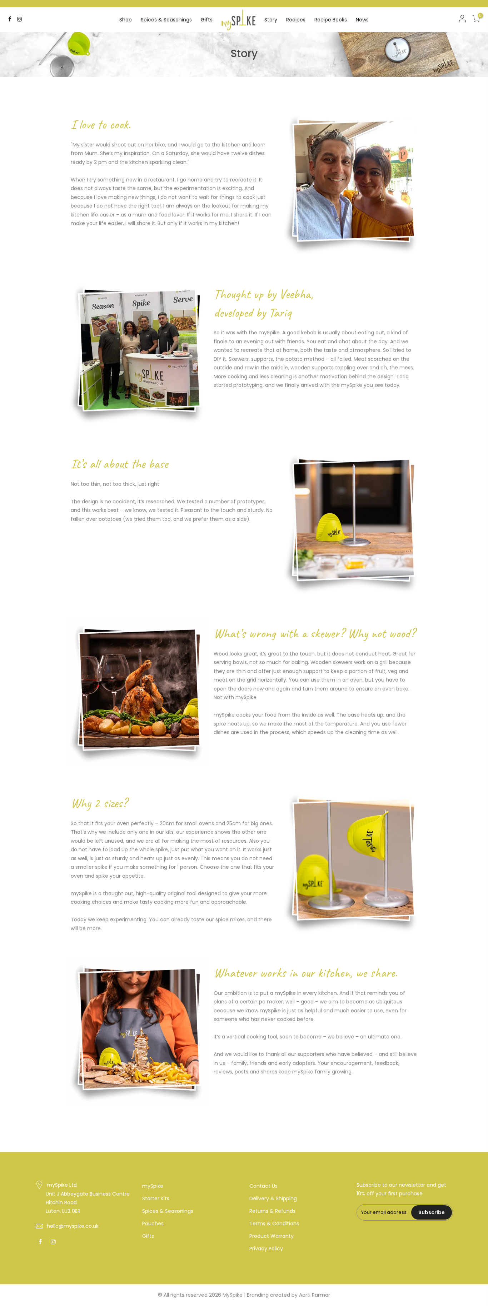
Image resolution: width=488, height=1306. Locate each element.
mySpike (152, 1186)
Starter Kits (155, 1198)
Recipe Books (330, 19)
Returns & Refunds (272, 1211)
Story (270, 19)
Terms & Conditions (274, 1223)
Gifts (207, 19)
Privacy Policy (266, 1248)
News (362, 19)
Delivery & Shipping (273, 1198)
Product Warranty (271, 1236)
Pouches (153, 1223)
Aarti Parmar (314, 1294)
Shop (125, 19)
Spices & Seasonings (166, 19)
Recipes (295, 19)
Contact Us (263, 1186)
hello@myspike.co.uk (73, 1226)
